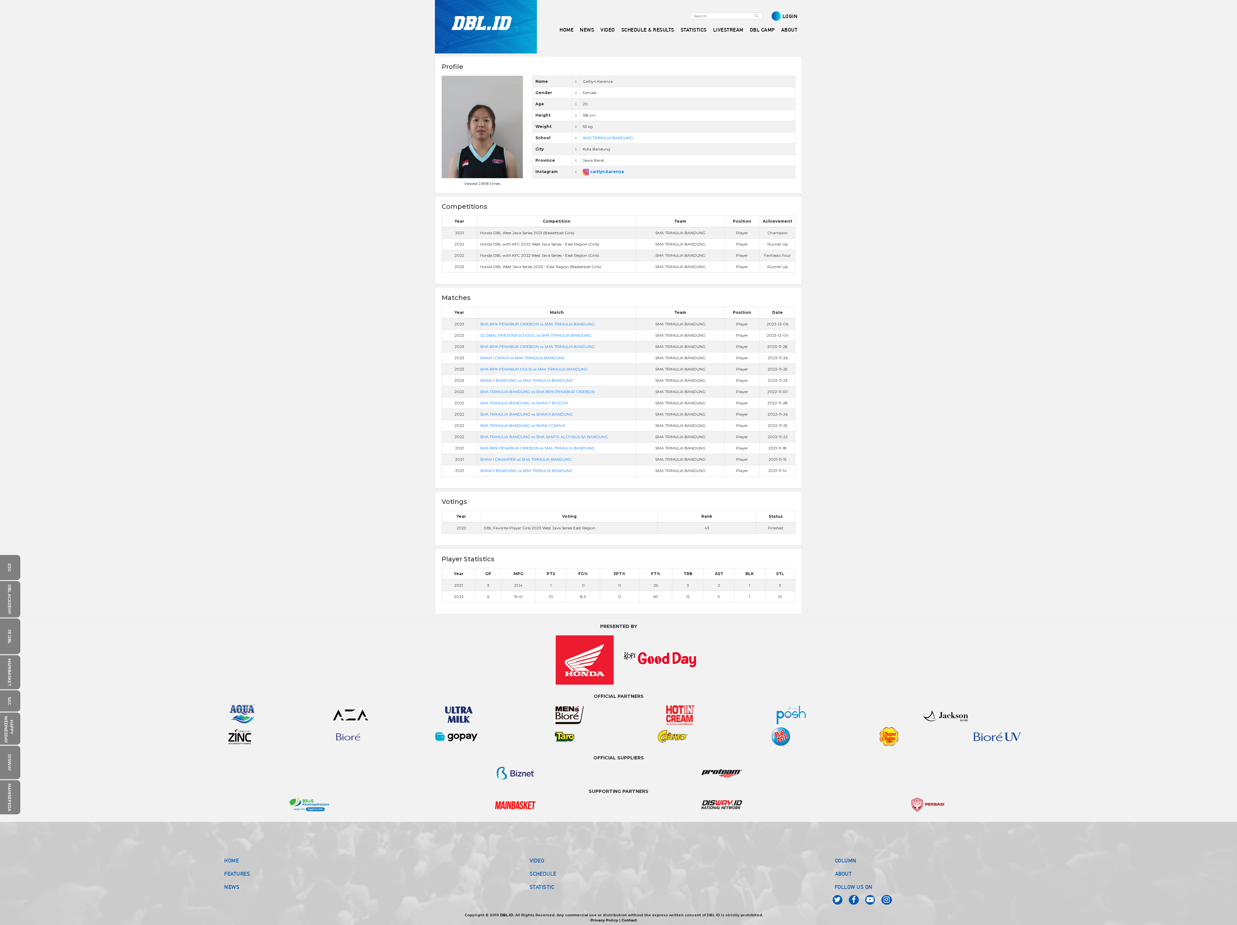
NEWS (231, 887)
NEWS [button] (587, 30)
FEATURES (237, 874)
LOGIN (790, 16)
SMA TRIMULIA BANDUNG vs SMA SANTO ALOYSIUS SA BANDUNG (544, 436)
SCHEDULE (543, 874)
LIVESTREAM (728, 30)
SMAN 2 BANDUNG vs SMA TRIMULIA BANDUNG (526, 380)
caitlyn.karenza (606, 171)
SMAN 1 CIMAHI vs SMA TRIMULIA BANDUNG (522, 357)
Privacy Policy (604, 920)
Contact (629, 920)
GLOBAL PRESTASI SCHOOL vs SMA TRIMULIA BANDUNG (535, 335)
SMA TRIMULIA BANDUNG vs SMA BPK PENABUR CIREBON (537, 391)
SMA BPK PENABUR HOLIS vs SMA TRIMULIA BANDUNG (534, 369)
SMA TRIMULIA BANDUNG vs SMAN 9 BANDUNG (526, 414)
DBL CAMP (762, 30)
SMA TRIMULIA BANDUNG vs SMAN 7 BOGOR (524, 402)
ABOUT (843, 874)
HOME (566, 30)
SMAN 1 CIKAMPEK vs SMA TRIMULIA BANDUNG (526, 459)
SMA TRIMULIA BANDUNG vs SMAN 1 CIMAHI (522, 425)
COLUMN (846, 860)
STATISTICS (694, 30)
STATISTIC (542, 887)
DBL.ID (506, 915)
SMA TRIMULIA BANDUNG (608, 137)
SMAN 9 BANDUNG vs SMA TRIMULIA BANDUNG (526, 470)
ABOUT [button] (789, 30)
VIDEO (607, 30)
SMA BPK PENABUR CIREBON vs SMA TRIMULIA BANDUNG (537, 324)
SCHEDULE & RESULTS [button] (647, 30)
